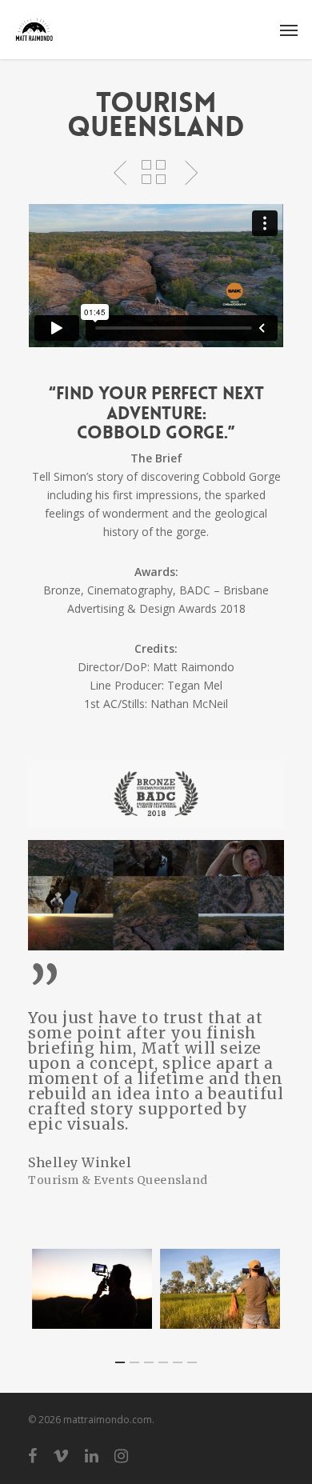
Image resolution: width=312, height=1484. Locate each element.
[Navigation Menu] (289, 30)
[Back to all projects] (154, 173)
